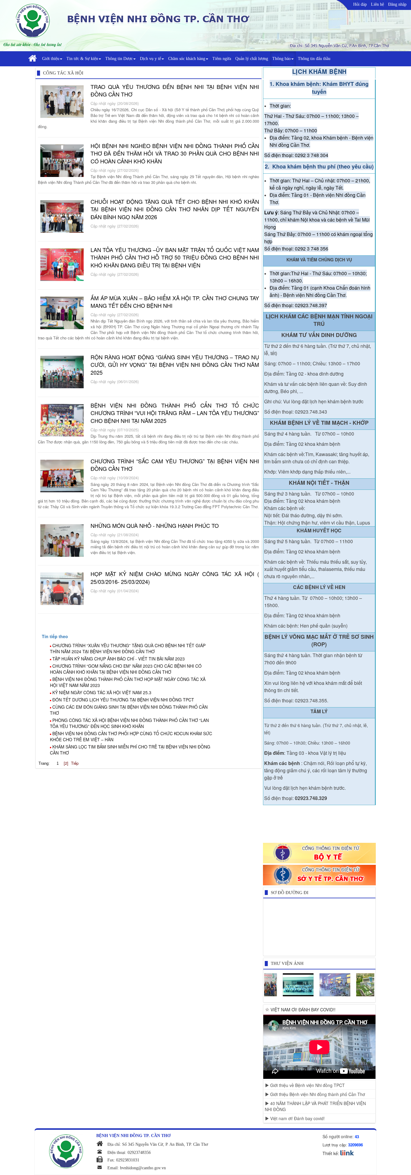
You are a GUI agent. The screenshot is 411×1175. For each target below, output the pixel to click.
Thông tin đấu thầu (314, 58)
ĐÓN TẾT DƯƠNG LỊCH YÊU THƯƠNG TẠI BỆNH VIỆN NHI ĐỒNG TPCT (123, 700)
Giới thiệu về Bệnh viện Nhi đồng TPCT (307, 1085)
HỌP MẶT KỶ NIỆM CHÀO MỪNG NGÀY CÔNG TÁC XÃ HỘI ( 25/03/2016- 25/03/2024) (175, 577)
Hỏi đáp (360, 4)
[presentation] (55, 636)
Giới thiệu (50, 58)
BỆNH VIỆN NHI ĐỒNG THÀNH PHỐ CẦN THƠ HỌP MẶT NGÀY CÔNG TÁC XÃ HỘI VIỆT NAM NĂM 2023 (128, 682)
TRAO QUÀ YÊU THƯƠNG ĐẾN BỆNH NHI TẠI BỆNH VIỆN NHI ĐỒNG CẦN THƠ (175, 90)
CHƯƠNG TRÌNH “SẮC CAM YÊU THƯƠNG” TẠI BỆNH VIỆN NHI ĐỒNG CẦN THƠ (175, 465)
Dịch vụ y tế (150, 58)
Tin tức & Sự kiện (82, 58)
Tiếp (75, 763)
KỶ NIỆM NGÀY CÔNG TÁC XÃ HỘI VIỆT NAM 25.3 (101, 692)
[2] (66, 763)
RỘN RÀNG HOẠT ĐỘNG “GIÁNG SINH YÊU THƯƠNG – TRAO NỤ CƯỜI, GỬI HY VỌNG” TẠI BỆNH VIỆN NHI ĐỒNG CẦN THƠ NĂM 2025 (175, 364)
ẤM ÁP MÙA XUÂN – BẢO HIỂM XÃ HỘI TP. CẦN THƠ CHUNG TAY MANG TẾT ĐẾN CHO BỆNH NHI (175, 302)
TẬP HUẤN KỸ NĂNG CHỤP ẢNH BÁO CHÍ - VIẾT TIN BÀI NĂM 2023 (118, 659)
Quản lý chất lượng (251, 58)
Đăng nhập (397, 4)
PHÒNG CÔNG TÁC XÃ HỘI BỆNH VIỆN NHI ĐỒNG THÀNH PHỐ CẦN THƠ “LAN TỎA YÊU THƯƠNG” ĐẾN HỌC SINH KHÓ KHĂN (129, 723)
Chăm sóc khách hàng (186, 58)
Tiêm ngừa (221, 58)
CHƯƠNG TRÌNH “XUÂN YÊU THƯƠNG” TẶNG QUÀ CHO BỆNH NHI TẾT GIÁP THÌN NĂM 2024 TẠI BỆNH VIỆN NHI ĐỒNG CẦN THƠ (128, 648)
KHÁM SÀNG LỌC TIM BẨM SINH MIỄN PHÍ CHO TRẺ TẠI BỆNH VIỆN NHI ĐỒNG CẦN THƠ (130, 750)
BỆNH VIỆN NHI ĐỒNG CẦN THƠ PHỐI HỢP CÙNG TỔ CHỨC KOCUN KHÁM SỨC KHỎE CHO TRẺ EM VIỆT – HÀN (131, 736)
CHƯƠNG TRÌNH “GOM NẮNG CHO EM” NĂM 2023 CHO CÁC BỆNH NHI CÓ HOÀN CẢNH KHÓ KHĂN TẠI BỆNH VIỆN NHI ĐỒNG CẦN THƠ (126, 669)
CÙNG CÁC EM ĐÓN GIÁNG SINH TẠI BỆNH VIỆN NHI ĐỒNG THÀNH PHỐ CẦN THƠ (129, 710)
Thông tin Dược (119, 58)
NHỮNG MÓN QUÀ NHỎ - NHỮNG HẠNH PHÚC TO (155, 525)
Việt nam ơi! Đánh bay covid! (297, 1118)
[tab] (151, 636)
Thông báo (281, 58)
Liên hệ (377, 4)
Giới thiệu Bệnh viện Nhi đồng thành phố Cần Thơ (317, 1094)
